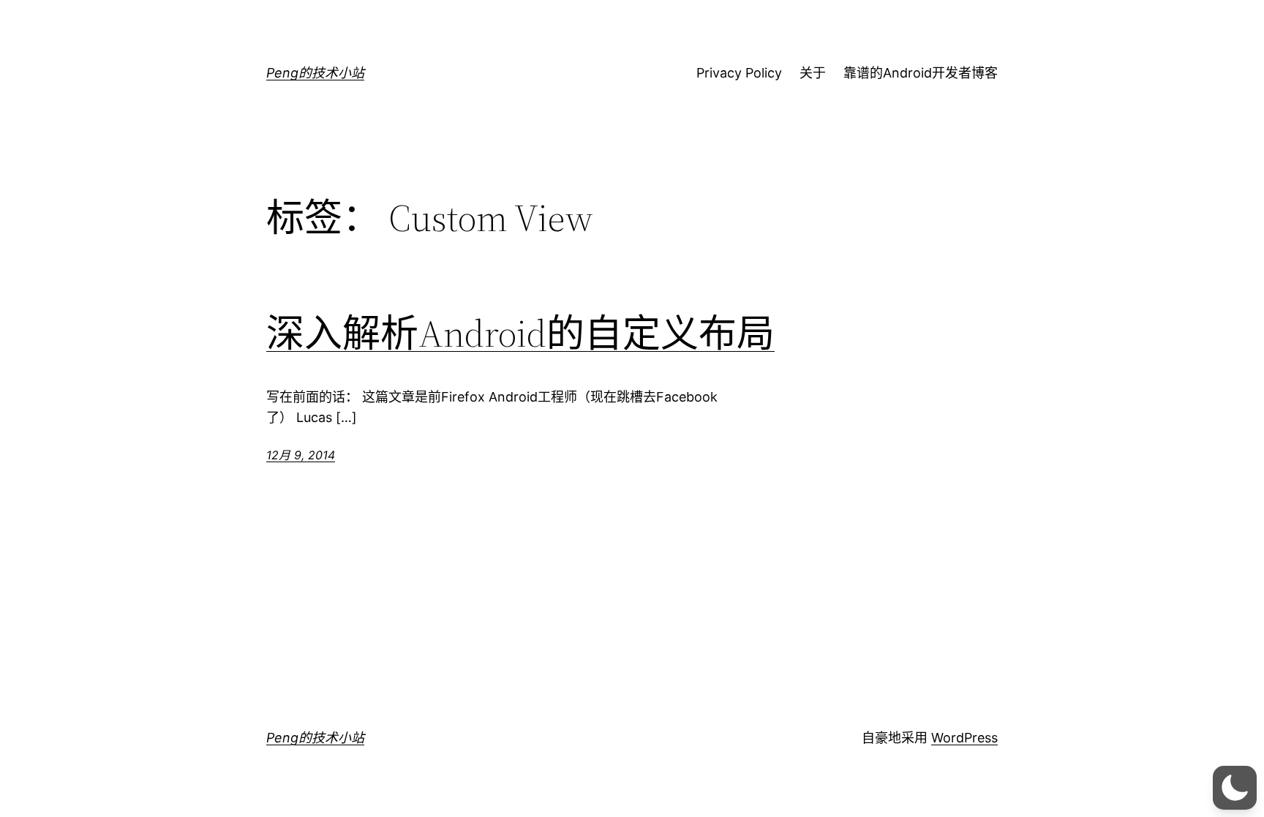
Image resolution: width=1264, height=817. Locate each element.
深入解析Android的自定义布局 (520, 333)
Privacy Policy (739, 72)
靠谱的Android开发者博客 (920, 72)
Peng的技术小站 (315, 72)
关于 (813, 72)
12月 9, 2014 (300, 455)
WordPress (964, 737)
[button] (1235, 788)
